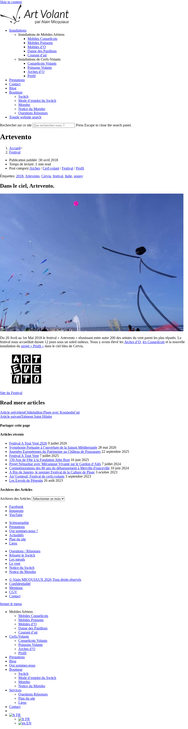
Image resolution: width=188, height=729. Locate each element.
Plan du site (26, 698)
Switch (23, 674)
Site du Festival (11, 393)
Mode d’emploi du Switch (37, 678)
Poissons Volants (30, 645)
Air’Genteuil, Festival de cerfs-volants (36, 476)
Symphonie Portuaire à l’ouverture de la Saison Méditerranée (53, 447)
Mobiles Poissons (31, 620)
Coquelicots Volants (32, 641)
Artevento (32, 176)
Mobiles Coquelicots (33, 616)
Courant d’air (28, 632)
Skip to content (11, 2)
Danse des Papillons (32, 628)
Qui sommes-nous (22, 665)
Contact (14, 707)
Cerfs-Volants (19, 636)
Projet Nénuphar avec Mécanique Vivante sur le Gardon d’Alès (55, 464)
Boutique (15, 669)
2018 (19, 176)
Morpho (24, 682)
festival (58, 176)
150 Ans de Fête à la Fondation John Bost (39, 460)
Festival (14, 152)
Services (15, 690)
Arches (35, 168)
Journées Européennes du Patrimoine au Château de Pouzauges (55, 452)
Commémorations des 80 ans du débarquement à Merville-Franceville (59, 468)
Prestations (17, 657)
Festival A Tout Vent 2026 (28, 443)
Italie (68, 176)
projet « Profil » (32, 346)
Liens (22, 702)
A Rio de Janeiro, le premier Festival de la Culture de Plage (52, 472)
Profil (80, 168)
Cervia (46, 176)
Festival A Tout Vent (24, 456)
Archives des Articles (15, 499)
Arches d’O (132, 342)
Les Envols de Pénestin (26, 480)
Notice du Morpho (31, 686)
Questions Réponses (33, 694)
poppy (78, 176)
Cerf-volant (51, 168)
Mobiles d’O (27, 624)
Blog (12, 661)
